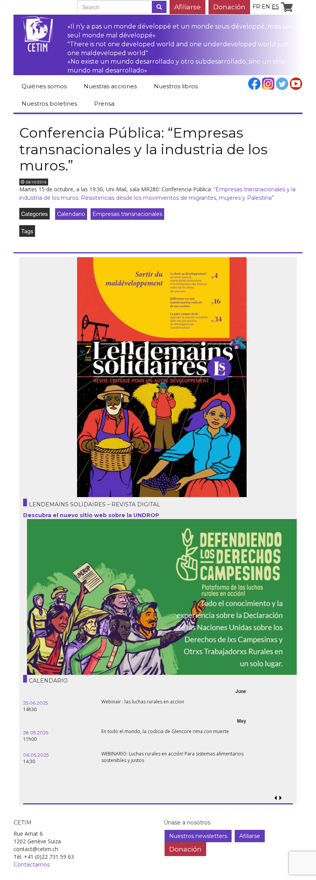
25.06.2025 (35, 703)
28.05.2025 (35, 732)
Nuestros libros (176, 86)
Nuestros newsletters (198, 836)
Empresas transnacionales (127, 214)
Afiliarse (187, 7)
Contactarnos (31, 864)
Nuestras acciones (110, 86)
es (275, 6)
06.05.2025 (36, 755)
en (266, 6)
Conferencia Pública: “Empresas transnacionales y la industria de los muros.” (143, 149)
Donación (229, 7)
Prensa (104, 103)
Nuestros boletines (49, 103)
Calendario (71, 214)
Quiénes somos (44, 86)
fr (256, 6)
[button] (280, 798)
